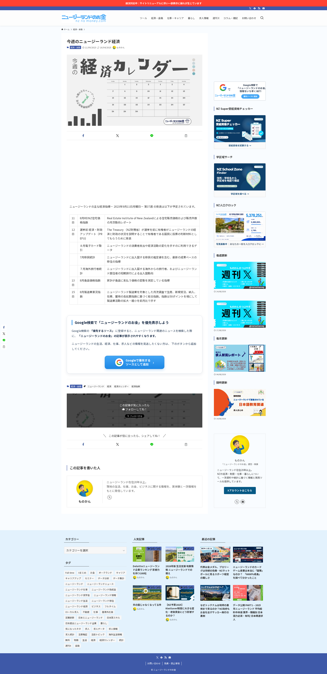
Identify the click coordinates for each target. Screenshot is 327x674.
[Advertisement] (134, 169)
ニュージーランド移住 (103, 600)
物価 (76, 640)
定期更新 (69, 617)
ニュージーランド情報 (105, 595)
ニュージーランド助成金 (104, 589)
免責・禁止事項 (172, 663)
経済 (109, 386)
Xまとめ (82, 572)
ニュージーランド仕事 (76, 589)
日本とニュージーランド (90, 617)
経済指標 (136, 386)
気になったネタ (73, 628)
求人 (87, 628)
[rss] (259, 8)
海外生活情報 (115, 634)
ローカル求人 (72, 612)
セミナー (89, 578)
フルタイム (110, 606)
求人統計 (69, 634)
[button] (83, 136)
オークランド (105, 572)
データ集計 (118, 578)
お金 (92, 572)
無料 (67, 640)
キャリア (120, 572)
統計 (121, 640)
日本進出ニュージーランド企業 (80, 623)
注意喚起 (82, 634)
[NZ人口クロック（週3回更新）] (240, 226)
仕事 (96, 612)
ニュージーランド (96, 386)
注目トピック (98, 634)
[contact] (263, 8)
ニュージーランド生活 (76, 600)
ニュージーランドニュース (100, 583)
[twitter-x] (250, 8)
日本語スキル (113, 617)
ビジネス (96, 606)
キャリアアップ (73, 578)
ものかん (85, 501)
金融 (77, 645)
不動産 (86, 612)
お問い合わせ (154, 663)
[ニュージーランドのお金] (84, 18)
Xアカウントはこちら (240, 490)
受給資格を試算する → (240, 145)
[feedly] (254, 8)
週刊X (68, 645)
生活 (84, 640)
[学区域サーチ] (240, 177)
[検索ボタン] (262, 18)
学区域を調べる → (240, 193)
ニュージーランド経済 (76, 606)
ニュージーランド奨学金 (77, 595)
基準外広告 (107, 612)
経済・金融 (75, 47)
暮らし (103, 623)
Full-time (69, 572)
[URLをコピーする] (185, 136)
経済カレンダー (121, 386)
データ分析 (103, 578)
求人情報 (113, 628)
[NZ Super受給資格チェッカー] (240, 128)
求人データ (99, 628)
